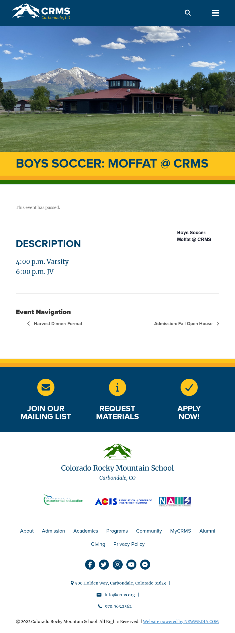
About (27, 531)
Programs (117, 531)
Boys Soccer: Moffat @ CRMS (194, 235)
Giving (98, 544)
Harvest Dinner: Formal (57, 324)
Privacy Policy (129, 544)
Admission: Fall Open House (184, 324)
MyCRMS (180, 531)
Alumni (207, 531)
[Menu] (215, 13)
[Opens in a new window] (117, 387)
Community (149, 531)
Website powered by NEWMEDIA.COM (181, 621)
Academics (85, 531)
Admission (53, 531)
